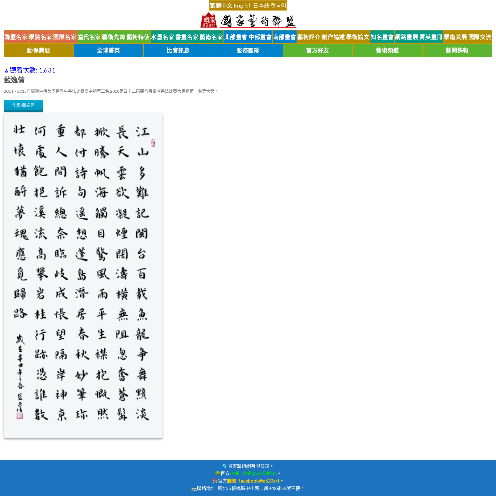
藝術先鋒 (113, 37)
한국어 (278, 5)
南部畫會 (284, 37)
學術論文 (357, 37)
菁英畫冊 (431, 37)
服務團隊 (248, 50)
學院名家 (40, 37)
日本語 (261, 5)
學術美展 (455, 37)
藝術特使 (138, 37)
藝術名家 (211, 37)
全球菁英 (108, 50)
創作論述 (333, 37)
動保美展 (38, 50)
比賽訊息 (178, 50)
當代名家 (89, 37)
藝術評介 (309, 37)
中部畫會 (260, 37)
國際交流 (480, 37)
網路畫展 (406, 37)
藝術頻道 (387, 50)
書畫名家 (187, 37)
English (243, 5)
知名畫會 (382, 37)
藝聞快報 (457, 50)
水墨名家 (162, 37)
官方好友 (317, 50)
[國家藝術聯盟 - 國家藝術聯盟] (248, 20)
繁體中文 (221, 5)
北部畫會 (235, 37)
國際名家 (64, 37)
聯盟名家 (16, 37)
